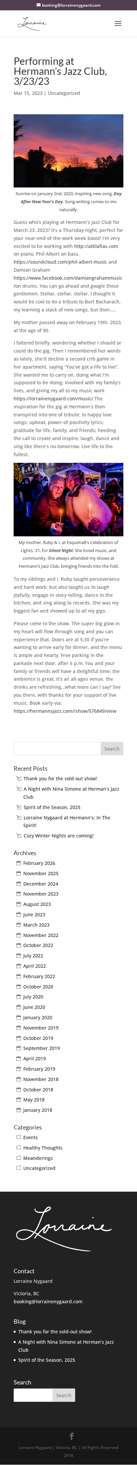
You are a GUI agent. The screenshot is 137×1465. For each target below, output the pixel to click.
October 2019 (38, 1038)
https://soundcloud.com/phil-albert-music (60, 262)
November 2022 (41, 935)
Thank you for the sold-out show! (60, 778)
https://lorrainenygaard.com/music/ (53, 398)
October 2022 (38, 945)
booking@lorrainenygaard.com (48, 1301)
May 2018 (34, 1099)
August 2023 (37, 904)
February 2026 (39, 863)
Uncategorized (64, 93)
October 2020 (38, 986)
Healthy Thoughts (43, 1148)
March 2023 (36, 925)
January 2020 (37, 1017)
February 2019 (39, 1069)
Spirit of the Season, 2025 (52, 807)
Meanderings (38, 1158)
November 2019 (41, 1028)
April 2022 (34, 966)
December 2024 (40, 884)
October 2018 (38, 1089)
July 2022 (33, 955)
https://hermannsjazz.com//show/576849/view (65, 711)
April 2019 (34, 1058)
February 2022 (39, 976)
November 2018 (41, 1079)
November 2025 (41, 873)
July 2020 (33, 996)
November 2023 (41, 894)
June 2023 (34, 914)
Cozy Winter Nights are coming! (59, 835)
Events (30, 1137)
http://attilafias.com (96, 246)
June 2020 (34, 1007)
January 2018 (37, 1110)
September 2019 (41, 1048)
